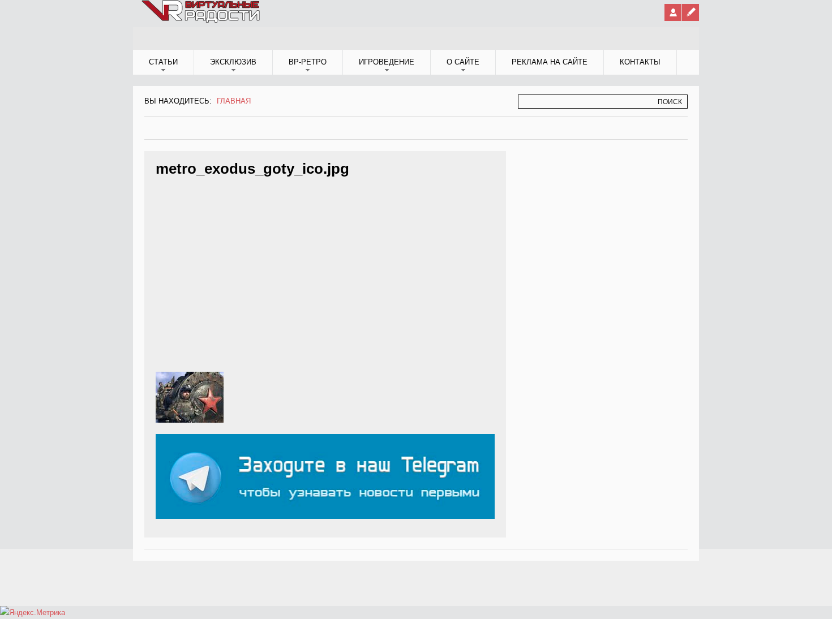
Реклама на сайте (549, 62)
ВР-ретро (308, 62)
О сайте (463, 62)
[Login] (672, 12)
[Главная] (201, 20)
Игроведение (386, 62)
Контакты (640, 62)
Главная (234, 101)
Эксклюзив (233, 62)
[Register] (690, 12)
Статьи (163, 62)
